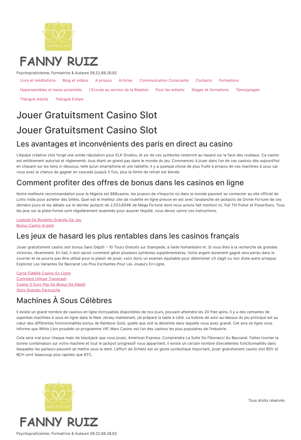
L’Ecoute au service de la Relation (119, 89)
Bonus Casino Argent (35, 225)
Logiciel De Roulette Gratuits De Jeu (48, 219)
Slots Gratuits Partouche (38, 290)
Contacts (204, 80)
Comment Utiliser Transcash (41, 278)
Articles (125, 80)
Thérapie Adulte (34, 99)
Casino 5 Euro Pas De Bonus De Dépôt (51, 284)
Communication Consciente (164, 80)
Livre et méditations (37, 80)
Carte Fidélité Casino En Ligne (43, 273)
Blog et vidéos (75, 80)
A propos (103, 80)
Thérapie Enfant (69, 99)
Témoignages (248, 89)
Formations (229, 80)
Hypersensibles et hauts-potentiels (51, 89)
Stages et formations (210, 89)
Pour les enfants (170, 89)
